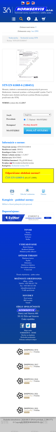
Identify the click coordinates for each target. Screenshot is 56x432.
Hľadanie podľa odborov (28, 251)
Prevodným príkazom (28, 267)
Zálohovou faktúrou (28, 265)
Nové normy (28, 298)
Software (28, 237)
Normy (28, 232)
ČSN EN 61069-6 (14, 177)
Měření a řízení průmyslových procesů (17, 204)
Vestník (28, 302)
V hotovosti (28, 269)
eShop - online (28, 281)
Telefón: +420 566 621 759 (28, 283)
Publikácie (28, 234)
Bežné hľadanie (28, 247)
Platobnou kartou (28, 258)
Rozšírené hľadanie (28, 249)
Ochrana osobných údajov (28, 339)
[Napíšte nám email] (33, 325)
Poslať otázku (37, 130)
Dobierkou (28, 263)
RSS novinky (28, 300)
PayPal (28, 260)
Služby (28, 239)
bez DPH (35, 31)
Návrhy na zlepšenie (28, 335)
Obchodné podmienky (28, 337)
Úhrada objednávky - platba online (28, 274)
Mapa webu (28, 330)
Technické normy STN (29, 38)
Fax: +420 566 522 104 (28, 286)
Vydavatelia (13, 38)
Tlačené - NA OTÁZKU (38, 120)
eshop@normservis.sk (28, 288)
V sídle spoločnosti (28, 290)
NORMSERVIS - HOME (28, 333)
